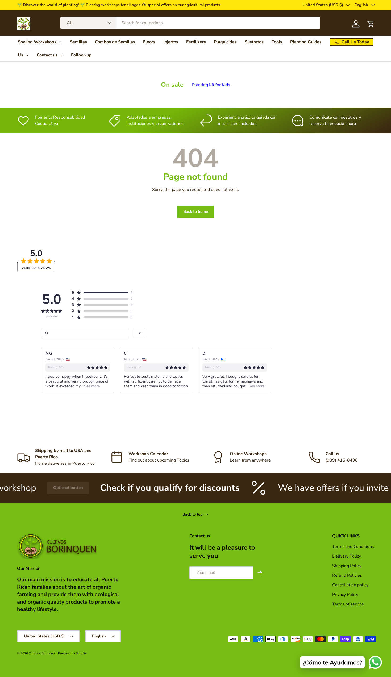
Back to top (192, 514)
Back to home (195, 211)
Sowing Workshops (37, 42)
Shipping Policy (346, 566)
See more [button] (91, 386)
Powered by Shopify (72, 653)
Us (20, 55)
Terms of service (348, 604)
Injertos (170, 42)
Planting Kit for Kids (211, 85)
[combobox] (190, 23)
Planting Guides (306, 42)
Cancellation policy (350, 585)
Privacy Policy (345, 594)
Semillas (78, 42)
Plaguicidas (225, 42)
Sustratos (254, 42)
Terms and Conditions (353, 547)
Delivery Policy (346, 556)
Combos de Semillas (115, 42)
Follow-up (81, 55)
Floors (149, 42)
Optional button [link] (50, 487)
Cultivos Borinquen (42, 653)
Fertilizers (196, 42)
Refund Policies (347, 575)
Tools (277, 42)
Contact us (47, 55)
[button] (99, 292)
